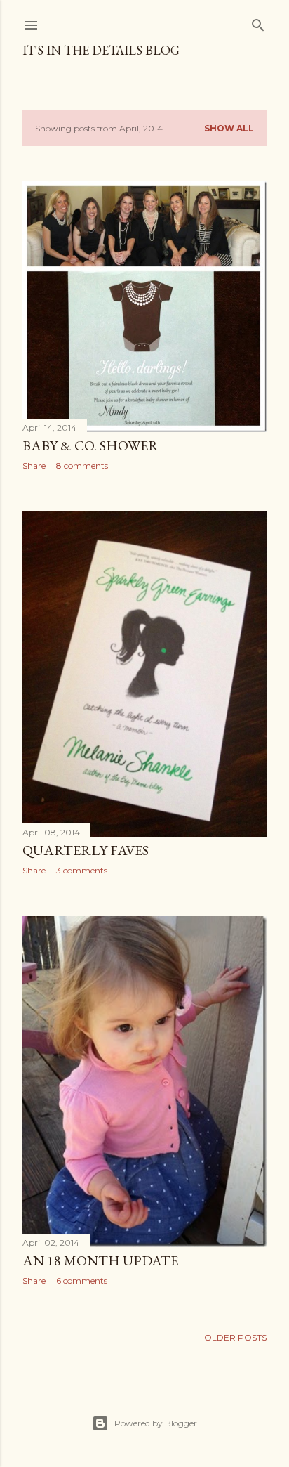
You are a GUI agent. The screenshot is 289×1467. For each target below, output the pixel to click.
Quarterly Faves (85, 850)
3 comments (81, 870)
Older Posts (235, 1337)
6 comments (81, 1280)
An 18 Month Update (100, 1260)
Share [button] (34, 465)
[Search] (258, 22)
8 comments (82, 465)
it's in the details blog (101, 50)
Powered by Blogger (155, 1423)
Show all (229, 128)
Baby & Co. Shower (90, 445)
